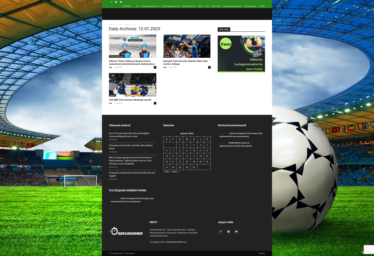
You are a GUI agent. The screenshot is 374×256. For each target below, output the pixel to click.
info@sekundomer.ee (176, 241)
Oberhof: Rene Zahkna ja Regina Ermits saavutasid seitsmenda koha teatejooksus (132, 62)
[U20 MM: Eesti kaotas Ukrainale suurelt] (132, 85)
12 (207, 150)
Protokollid (216, 6)
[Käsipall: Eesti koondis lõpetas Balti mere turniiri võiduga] (187, 46)
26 (207, 161)
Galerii (200, 6)
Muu (207, 6)
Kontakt (262, 6)
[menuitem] (137, 6)
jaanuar (128, 24)
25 (200, 161)
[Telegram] (116, 2)
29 (180, 167)
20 (167, 161)
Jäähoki (112, 95)
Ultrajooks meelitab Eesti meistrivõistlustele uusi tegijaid (132, 174)
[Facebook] (111, 2)
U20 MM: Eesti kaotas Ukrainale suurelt (130, 99)
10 (194, 150)
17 (194, 156)
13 (167, 156)
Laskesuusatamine (116, 56)
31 (194, 167)
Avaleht (112, 24)
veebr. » (175, 171)
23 (187, 161)
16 (187, 156)
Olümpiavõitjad (250, 6)
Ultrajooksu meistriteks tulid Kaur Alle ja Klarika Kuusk (131, 147)
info (110, 67)
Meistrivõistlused (188, 6)
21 (173, 161)
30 (187, 167)
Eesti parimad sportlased (232, 6)
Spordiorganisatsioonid (150, 6)
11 (200, 150)
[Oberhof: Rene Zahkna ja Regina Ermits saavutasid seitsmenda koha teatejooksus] (132, 46)
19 (207, 156)
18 (200, 156)
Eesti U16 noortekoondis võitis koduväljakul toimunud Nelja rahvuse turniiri (129, 135)
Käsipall (167, 56)
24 (194, 161)
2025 (120, 24)
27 (167, 167)
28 (173, 167)
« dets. (166, 171)
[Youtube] (121, 2)
